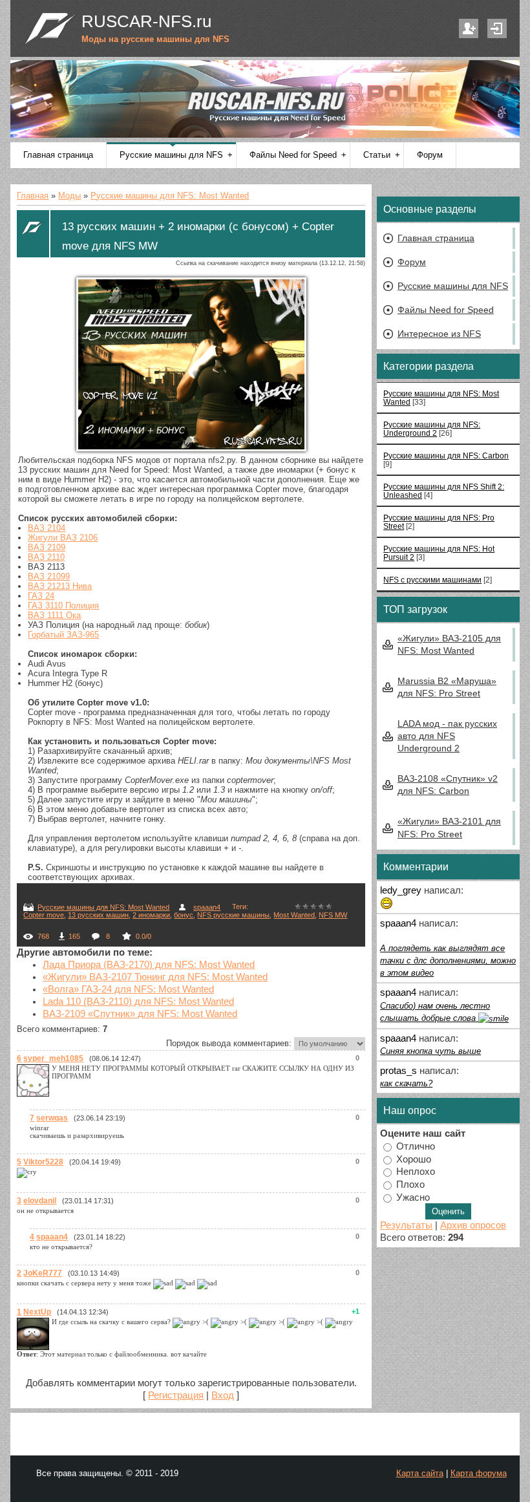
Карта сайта (419, 1473)
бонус (183, 915)
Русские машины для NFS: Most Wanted (169, 195)
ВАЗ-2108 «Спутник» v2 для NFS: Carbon (448, 784)
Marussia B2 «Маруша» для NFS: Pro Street (447, 687)
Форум (412, 262)
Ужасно (413, 1197)
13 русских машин (98, 915)
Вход (497, 28)
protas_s (398, 1071)
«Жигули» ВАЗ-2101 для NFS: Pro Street (449, 827)
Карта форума (478, 1473)
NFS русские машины (233, 915)
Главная (32, 195)
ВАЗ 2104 (46, 528)
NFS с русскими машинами (432, 579)
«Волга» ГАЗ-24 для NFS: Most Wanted (128, 989)
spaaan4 (206, 907)
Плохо (410, 1184)
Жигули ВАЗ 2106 (63, 537)
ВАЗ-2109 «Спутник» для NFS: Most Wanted (140, 1014)
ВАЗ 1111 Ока (54, 615)
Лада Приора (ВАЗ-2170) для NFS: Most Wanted (149, 965)
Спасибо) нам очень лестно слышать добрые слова (435, 1012)
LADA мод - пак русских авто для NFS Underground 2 (447, 735)
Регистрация (468, 28)
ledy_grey (400, 890)
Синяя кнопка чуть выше (430, 1051)
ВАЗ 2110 (46, 557)
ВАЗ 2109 (46, 547)
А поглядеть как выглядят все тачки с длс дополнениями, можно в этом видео (448, 960)
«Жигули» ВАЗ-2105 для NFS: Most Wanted (449, 644)
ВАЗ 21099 (49, 576)
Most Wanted (294, 915)
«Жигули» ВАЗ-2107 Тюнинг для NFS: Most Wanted (155, 977)
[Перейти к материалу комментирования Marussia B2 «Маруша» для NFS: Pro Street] (386, 901)
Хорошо (413, 1158)
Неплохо (415, 1171)
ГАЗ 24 (41, 596)
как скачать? (406, 1083)
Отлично (415, 1146)
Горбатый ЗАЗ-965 (63, 634)
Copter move (43, 915)
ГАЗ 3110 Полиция (63, 605)
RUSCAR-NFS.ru (146, 21)
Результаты (406, 1225)
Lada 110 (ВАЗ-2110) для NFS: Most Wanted (138, 1001)
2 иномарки (151, 915)
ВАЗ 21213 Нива (60, 586)
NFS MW (333, 915)
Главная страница (436, 238)
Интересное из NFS (439, 333)
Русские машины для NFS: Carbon (446, 455)
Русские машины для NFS (453, 286)
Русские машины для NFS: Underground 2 (431, 428)
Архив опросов (473, 1225)
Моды (69, 195)
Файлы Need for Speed (446, 310)
